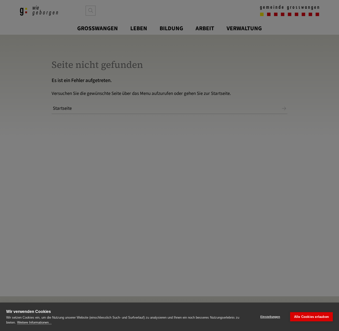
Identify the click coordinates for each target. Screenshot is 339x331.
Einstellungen (270, 317)
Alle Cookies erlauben (311, 317)
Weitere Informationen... (34, 322)
